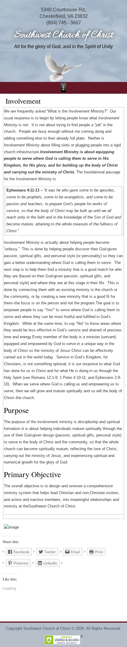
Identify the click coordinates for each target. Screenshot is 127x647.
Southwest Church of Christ (63, 35)
